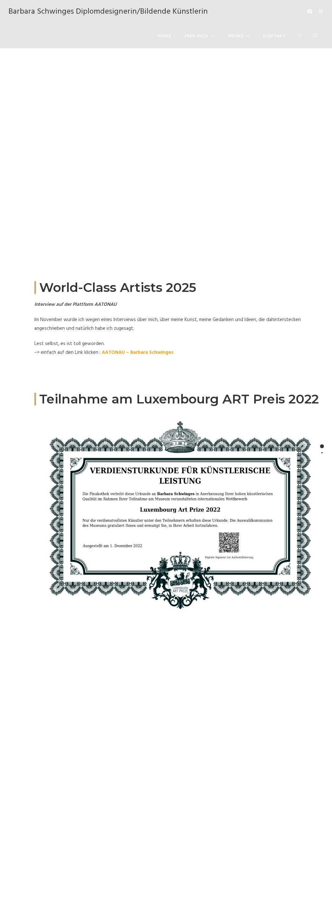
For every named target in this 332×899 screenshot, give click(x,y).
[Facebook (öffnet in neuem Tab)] (309, 12)
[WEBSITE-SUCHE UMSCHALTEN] (299, 36)
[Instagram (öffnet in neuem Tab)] (320, 12)
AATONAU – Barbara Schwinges (137, 352)
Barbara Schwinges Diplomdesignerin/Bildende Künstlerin (108, 12)
